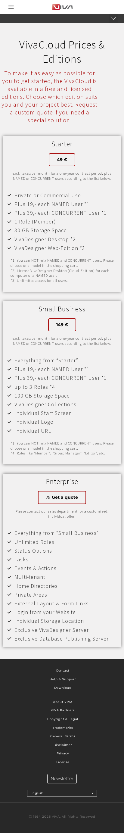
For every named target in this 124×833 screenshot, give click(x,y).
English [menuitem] (37, 793)
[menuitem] (62, 793)
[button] (11, 7)
